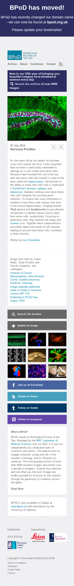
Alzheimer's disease (24, 188)
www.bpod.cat (19, 506)
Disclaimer (12, 566)
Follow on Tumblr (28, 408)
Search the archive (27, 83)
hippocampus (36, 181)
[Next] (61, 147)
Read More (17, 488)
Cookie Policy (14, 569)
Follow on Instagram (30, 419)
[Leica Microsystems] (38, 537)
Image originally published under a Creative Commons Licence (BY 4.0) (25, 290)
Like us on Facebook (30, 385)
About (23, 64)
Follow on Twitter (28, 396)
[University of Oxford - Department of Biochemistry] (58, 537)
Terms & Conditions (16, 563)
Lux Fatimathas (31, 240)
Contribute (36, 64)
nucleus (14, 223)
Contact (51, 64)
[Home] (23, 55)
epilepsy (42, 188)
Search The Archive (29, 314)
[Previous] (53, 147)
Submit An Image (27, 325)
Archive (12, 64)
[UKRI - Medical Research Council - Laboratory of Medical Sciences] (17, 544)
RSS (60, 63)
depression (16, 192)
